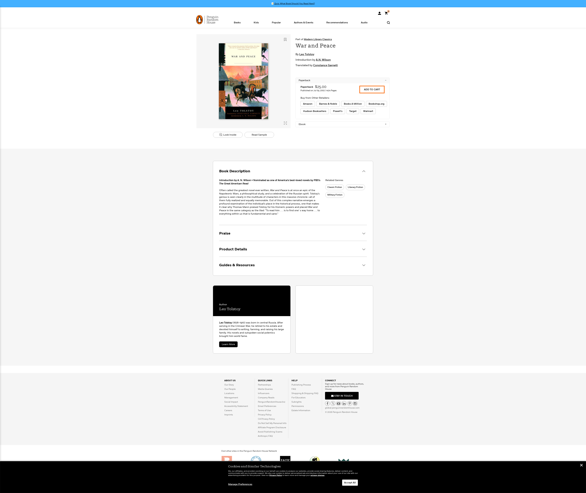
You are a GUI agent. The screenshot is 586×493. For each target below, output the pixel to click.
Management (231, 397)
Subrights (296, 401)
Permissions (297, 406)
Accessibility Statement (236, 406)
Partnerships (264, 384)
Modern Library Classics (318, 39)
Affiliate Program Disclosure (272, 427)
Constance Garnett (325, 65)
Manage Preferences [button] (240, 484)
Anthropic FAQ (265, 436)
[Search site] (388, 22)
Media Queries (265, 389)
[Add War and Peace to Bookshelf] (285, 39)
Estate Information (300, 410)
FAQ (293, 389)
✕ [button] (581, 465)
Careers (228, 410)
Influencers (263, 393)
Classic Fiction (334, 187)
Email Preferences (267, 406)
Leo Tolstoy (306, 54)
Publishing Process (301, 384)
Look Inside (229, 134)
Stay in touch (343, 396)
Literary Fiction (355, 187)
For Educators (298, 397)
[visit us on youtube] (338, 403)
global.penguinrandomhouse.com (342, 407)
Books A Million (353, 104)
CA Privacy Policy (266, 419)
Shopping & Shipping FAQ (304, 393)
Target (352, 111)
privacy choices (317, 475)
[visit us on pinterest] (349, 403)
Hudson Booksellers (314, 111)
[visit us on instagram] (355, 403)
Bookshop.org (376, 104)
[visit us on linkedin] (344, 403)
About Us (230, 380)
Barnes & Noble (328, 104)
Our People (230, 389)
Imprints (228, 414)
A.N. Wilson (323, 60)
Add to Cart (372, 89)
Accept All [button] (350, 482)
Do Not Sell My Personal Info (272, 423)
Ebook (342, 124)
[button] (237, 22)
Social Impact (231, 401)
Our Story (229, 384)
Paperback (342, 80)
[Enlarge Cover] (285, 123)
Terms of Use (264, 410)
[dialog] (293, 477)
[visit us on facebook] (327, 403)
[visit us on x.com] (333, 403)
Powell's (337, 111)
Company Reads (266, 397)
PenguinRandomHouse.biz (271, 401)
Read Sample (259, 134)
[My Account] (379, 12)
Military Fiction (334, 194)
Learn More (230, 344)
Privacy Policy (264, 414)
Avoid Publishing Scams (270, 431)
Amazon (307, 104)
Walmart (368, 111)
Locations (229, 393)
